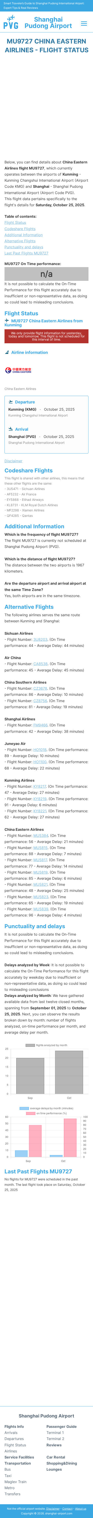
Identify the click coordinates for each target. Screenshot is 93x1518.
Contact (67, 1508)
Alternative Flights (20, 241)
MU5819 (40, 872)
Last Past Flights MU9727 (26, 253)
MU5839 (40, 909)
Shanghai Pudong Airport (48, 22)
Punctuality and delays (24, 247)
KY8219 (39, 799)
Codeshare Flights (20, 229)
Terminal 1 (55, 1432)
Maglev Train (15, 1481)
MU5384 (40, 835)
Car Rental (55, 1457)
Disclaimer (53, 1508)
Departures (14, 1438)
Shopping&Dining (61, 1463)
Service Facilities (19, 1457)
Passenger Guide (61, 1426)
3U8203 (40, 639)
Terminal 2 (55, 1438)
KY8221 (39, 811)
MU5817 (40, 860)
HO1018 (39, 749)
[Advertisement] (46, 108)
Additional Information (24, 235)
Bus (8, 1469)
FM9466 (40, 725)
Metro (10, 1488)
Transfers (12, 1494)
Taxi (8, 1475)
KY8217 (39, 786)
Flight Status (15, 222)
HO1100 (39, 762)
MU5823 (40, 897)
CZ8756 (40, 700)
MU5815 (40, 847)
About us (80, 1508)
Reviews (54, 1445)
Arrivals (11, 1432)
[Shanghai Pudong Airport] (11, 22)
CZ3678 (40, 688)
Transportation (18, 1463)
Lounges (54, 1469)
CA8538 (40, 664)
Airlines (11, 1451)
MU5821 (40, 884)
